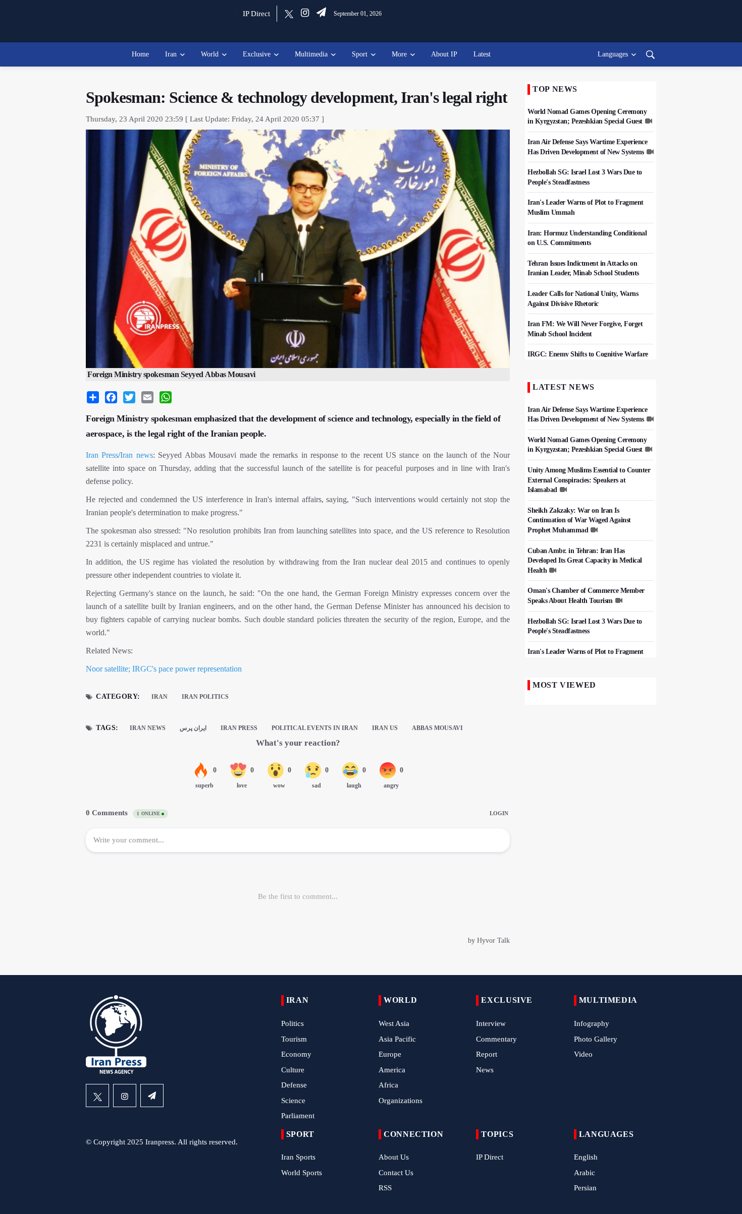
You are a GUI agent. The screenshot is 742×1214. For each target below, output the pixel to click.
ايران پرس (193, 728)
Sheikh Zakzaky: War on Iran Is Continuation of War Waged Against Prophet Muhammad (579, 520)
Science (293, 1101)
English (586, 1157)
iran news (148, 728)
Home (140, 54)
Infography (591, 1023)
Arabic (584, 1173)
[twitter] (289, 14)
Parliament (297, 1116)
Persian (585, 1188)
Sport (359, 54)
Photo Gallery (595, 1039)
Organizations (400, 1101)
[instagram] (305, 13)
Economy (296, 1054)
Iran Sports (298, 1157)
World (210, 54)
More (399, 54)
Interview (491, 1023)
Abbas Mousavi (437, 728)
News (485, 1070)
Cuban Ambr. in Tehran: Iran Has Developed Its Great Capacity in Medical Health (584, 560)
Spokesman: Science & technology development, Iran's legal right (297, 97)
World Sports (301, 1173)
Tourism (294, 1039)
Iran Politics (205, 696)
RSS (385, 1188)
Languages (613, 54)
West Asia (394, 1023)
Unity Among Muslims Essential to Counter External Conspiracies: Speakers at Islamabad (588, 480)
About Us (394, 1157)
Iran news (136, 455)
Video (583, 1054)
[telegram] (321, 14)
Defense (294, 1085)
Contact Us (396, 1173)
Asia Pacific (397, 1039)
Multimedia (311, 54)
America (392, 1070)
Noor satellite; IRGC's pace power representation (164, 668)
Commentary (496, 1039)
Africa (388, 1085)
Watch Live (209, 14)
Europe (390, 1054)
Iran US (385, 728)
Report (486, 1054)
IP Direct (256, 14)
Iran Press (102, 455)
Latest (482, 54)
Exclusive (257, 54)
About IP (444, 54)
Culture (292, 1070)
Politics (292, 1023)
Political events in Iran (315, 728)
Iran (171, 54)
